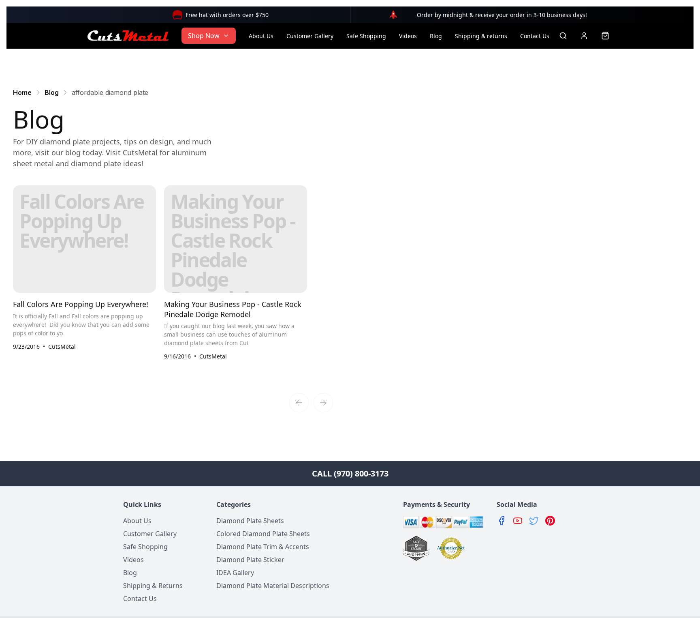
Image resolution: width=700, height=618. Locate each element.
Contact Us (534, 36)
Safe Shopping (366, 36)
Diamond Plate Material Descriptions (272, 585)
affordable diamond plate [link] (110, 92)
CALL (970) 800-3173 (350, 473)
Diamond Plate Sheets (250, 520)
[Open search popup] (563, 35)
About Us (261, 36)
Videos (408, 36)
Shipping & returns (481, 36)
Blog (436, 36)
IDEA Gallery (235, 572)
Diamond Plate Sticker (250, 559)
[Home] (128, 36)
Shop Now (204, 35)
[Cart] (605, 35)
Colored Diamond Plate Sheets (263, 533)
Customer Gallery (309, 36)
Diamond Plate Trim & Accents (262, 546)
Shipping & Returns (153, 585)
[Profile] (584, 35)
